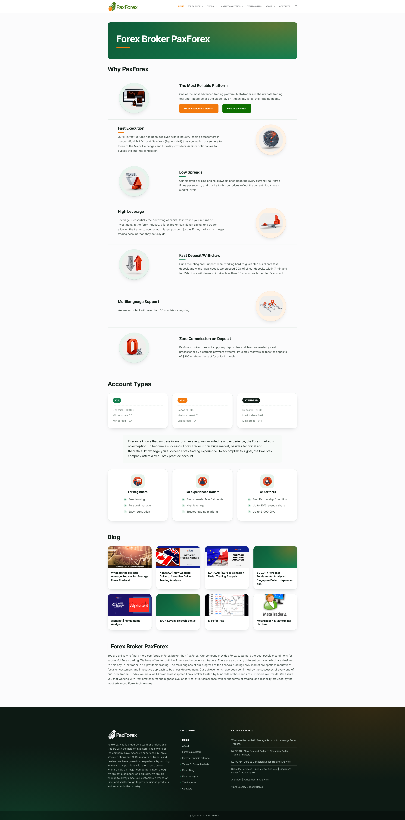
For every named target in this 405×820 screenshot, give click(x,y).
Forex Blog (188, 770)
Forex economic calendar (196, 758)
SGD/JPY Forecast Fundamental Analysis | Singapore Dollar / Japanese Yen (275, 578)
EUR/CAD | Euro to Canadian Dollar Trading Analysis (226, 574)
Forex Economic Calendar (199, 108)
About (268, 6)
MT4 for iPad (216, 620)
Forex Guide (194, 6)
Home (181, 6)
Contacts (284, 6)
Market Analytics (230, 6)
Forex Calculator (236, 108)
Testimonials (254, 6)
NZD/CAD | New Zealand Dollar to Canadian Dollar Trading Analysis (175, 576)
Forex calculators (191, 751)
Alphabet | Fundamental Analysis (126, 622)
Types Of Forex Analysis (195, 764)
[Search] (296, 6)
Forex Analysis (190, 776)
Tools (210, 6)
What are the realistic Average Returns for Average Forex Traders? (129, 576)
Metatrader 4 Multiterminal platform (274, 622)
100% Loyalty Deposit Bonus (178, 620)
